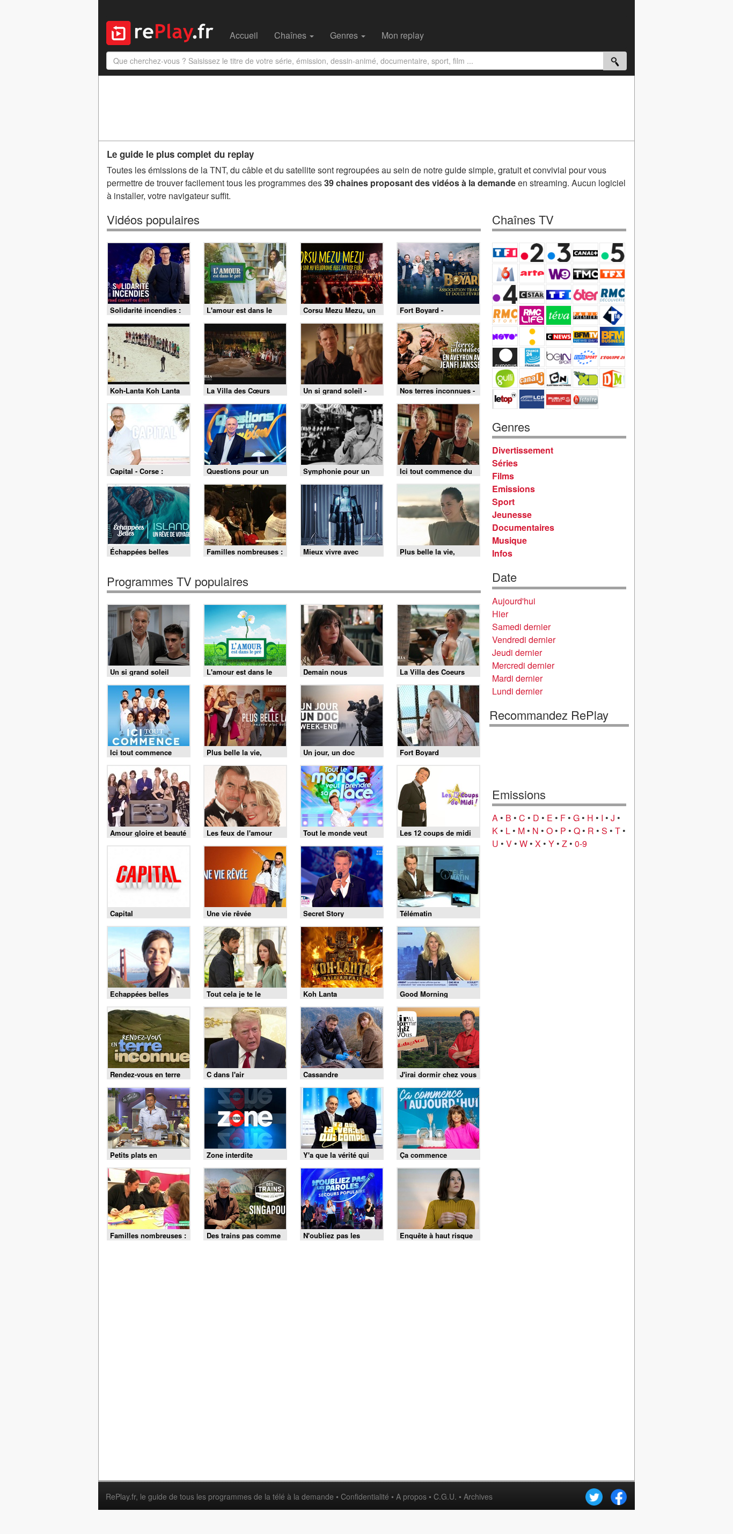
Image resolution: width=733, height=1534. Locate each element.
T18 (612, 315)
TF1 (505, 252)
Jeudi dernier (517, 652)
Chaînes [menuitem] (291, 35)
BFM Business (612, 336)
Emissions (513, 489)
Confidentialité (365, 1496)
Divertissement (522, 450)
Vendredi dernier (523, 639)
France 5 (612, 252)
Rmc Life (532, 315)
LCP (532, 399)
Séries (505, 463)
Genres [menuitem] (345, 35)
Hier (500, 614)
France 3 (558, 252)
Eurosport (585, 357)
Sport (503, 501)
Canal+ (585, 252)
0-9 (581, 843)
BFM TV (585, 336)
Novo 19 (505, 336)
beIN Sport (558, 357)
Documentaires (523, 527)
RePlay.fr (121, 1496)
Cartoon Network (558, 378)
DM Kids (612, 378)
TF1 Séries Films (558, 294)
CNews (558, 336)
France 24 (532, 357)
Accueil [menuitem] (244, 35)
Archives (478, 1496)
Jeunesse (512, 514)
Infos (502, 553)
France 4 (505, 294)
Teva (558, 315)
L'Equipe (612, 357)
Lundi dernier (517, 691)
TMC (585, 273)
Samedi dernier (521, 626)
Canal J (532, 378)
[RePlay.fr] (164, 32)
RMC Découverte (612, 294)
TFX (612, 273)
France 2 (532, 252)
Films (503, 476)
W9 (558, 273)
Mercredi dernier (523, 665)
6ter (585, 294)
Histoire (585, 399)
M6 (505, 273)
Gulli (505, 378)
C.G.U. (445, 1496)
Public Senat (558, 399)
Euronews (505, 357)
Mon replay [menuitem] (403, 35)
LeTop (505, 399)
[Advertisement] (366, 108)
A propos (411, 1496)
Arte (532, 273)
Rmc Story (505, 315)
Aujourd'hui (514, 601)
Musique (509, 540)
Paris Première (585, 315)
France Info (532, 336)
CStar (532, 294)
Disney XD (585, 378)
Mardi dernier (517, 678)
